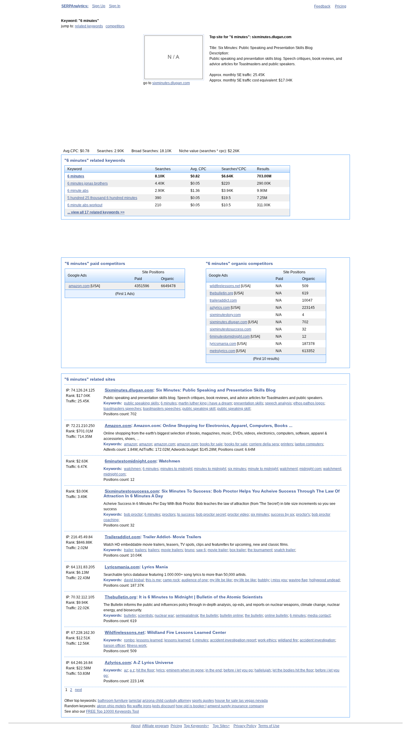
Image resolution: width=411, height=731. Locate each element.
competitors (115, 26)
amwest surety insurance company (235, 706)
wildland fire (288, 640)
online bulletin (276, 615)
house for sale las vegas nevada (241, 701)
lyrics (160, 670)
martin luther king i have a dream (205, 403)
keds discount (163, 706)
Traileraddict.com (122, 536)
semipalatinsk (187, 615)
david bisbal (134, 580)
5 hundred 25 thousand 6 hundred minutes (102, 198)
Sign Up (98, 6)
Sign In (114, 6)
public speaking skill (198, 409)
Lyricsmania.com (122, 566)
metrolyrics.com (222, 351)
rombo (129, 640)
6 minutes (75, 176)
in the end (214, 670)
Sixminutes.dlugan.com (129, 390)
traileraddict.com (223, 300)
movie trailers (172, 550)
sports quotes (203, 701)
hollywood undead (324, 580)
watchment (289, 469)
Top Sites (220, 726)
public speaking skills (141, 403)
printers (287, 444)
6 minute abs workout (84, 205)
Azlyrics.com (118, 662)
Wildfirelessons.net (124, 632)
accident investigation (317, 640)
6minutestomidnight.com (230, 336)
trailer (128, 550)
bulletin (130, 615)
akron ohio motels (111, 706)
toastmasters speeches (122, 409)
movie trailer (218, 550)
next (78, 690)
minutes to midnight (176, 469)
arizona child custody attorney (166, 701)
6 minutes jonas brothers (87, 183)
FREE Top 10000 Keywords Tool (112, 711)
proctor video (238, 514)
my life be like (221, 580)
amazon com (187, 444)
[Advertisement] (98, 71)
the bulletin (209, 615)
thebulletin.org (221, 293)
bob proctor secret (211, 514)
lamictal (135, 701)
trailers (140, 550)
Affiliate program (155, 726)
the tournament (260, 550)
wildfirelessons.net (225, 286)
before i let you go (238, 670)
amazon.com (79, 286)
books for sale (211, 444)
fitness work (136, 645)
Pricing (340, 6)
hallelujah (263, 670)
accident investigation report (233, 640)
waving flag (298, 580)
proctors (168, 514)
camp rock (171, 580)
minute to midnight (263, 469)
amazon (130, 444)
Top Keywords (195, 726)
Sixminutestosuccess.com (132, 491)
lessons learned (149, 640)
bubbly (263, 580)
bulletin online (231, 615)
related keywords (89, 26)
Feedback (322, 6)
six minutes (237, 469)
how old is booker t (191, 706)
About (136, 726)
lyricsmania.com (223, 344)
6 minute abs (77, 191)
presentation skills (248, 403)
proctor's (303, 514)
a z (132, 670)
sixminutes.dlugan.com (171, 83)
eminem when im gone (185, 670)
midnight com (310, 469)
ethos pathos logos (308, 403)
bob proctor (133, 514)
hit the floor (145, 670)
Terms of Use (269, 726)
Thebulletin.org (120, 596)
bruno (189, 550)
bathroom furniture (113, 701)
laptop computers (309, 444)
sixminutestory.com (225, 315)
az (126, 670)
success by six (282, 514)
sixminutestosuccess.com (230, 329)
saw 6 (201, 550)
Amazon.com (118, 425)
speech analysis (278, 403)
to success (185, 514)
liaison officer (114, 645)
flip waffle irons (139, 706)
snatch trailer (284, 550)
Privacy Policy (244, 726)
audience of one (194, 580)
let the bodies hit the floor (293, 670)
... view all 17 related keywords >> (96, 212)
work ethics (267, 640)
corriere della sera (264, 444)
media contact (318, 615)
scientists (145, 615)
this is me (153, 580)
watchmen (132, 469)
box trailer (238, 550)
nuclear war (164, 615)
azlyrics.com (220, 308)
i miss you (279, 580)
